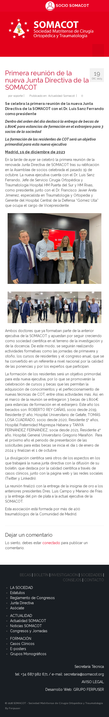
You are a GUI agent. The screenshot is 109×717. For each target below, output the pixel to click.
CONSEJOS (72, 580)
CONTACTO (94, 580)
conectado (51, 543)
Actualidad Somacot (61, 96)
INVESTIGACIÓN (64, 575)
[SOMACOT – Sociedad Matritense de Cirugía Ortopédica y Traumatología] (50, 28)
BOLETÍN (41, 575)
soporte (18, 96)
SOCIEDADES (91, 575)
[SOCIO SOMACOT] (50, 6)
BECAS (25, 575)
